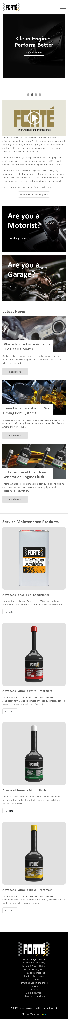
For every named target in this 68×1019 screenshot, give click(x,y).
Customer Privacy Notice (34, 969)
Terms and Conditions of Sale (34, 982)
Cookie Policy (34, 979)
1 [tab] (28, 94)
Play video (34, 118)
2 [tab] (32, 94)
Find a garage (18, 238)
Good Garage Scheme (34, 959)
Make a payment (34, 992)
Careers (34, 986)
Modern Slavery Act (34, 975)
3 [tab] (36, 94)
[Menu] (63, 7)
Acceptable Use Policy (34, 962)
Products (34, 52)
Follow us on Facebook (34, 996)
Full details (10, 611)
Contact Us (16, 287)
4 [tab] (40, 94)
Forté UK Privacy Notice (34, 965)
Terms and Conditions (34, 972)
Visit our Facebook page (34, 194)
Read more (15, 371)
